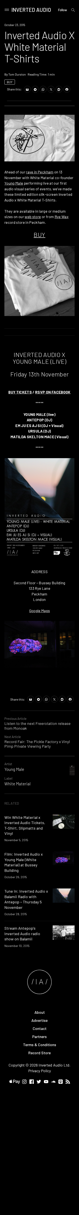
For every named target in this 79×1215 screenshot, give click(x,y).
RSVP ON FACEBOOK (52, 392)
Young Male (13, 183)
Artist (8, 764)
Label (8, 778)
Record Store (39, 1052)
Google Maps (39, 610)
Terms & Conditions (39, 1044)
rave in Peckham (39, 172)
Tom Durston (17, 74)
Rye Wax (61, 216)
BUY (10, 82)
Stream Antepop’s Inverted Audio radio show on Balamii (22, 933)
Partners (39, 1036)
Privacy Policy (39, 1070)
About (39, 1012)
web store (33, 216)
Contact (40, 1028)
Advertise (39, 1020)
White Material (17, 783)
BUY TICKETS (20, 392)
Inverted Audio (31, 10)
